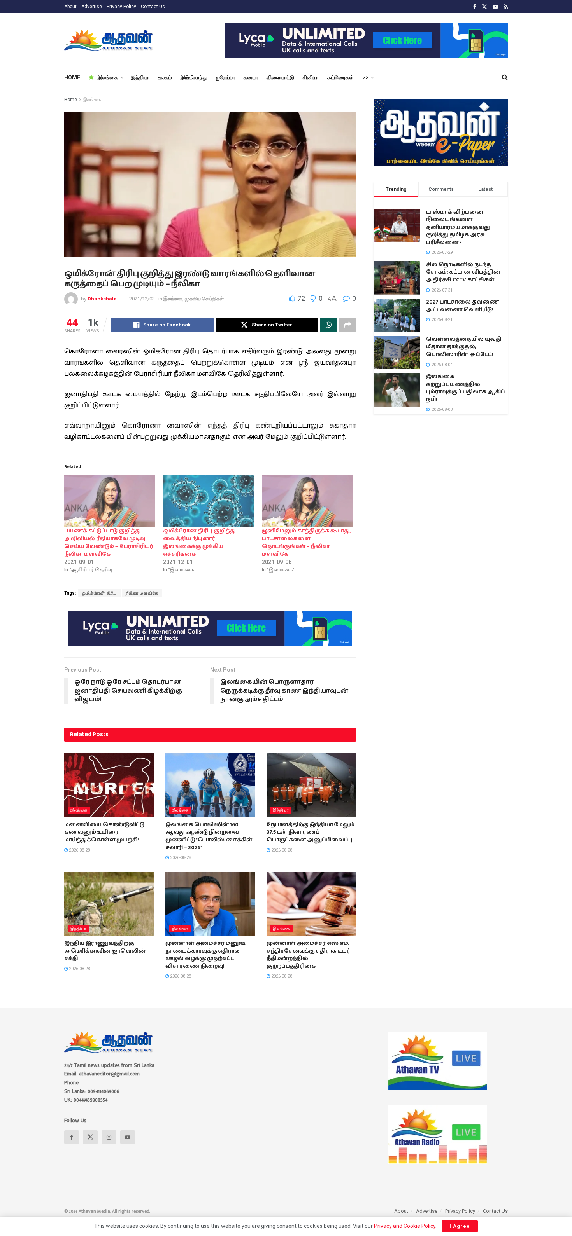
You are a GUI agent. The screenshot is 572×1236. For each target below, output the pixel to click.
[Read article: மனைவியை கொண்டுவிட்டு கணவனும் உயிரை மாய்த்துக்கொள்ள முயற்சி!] (109, 785)
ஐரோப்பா (225, 77)
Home (70, 99)
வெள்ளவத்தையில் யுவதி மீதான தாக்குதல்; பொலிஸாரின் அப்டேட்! (464, 347)
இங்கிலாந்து (194, 77)
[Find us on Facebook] (474, 7)
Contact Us (153, 6)
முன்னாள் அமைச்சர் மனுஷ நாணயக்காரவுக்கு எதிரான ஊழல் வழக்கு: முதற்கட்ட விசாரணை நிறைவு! (205, 955)
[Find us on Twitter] (484, 7)
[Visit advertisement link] (366, 40)
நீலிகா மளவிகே (142, 593)
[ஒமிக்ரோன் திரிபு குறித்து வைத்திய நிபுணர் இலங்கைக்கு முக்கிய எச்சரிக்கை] (208, 501)
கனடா (251, 77)
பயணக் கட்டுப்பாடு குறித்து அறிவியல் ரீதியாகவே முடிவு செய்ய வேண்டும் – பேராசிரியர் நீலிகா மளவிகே (108, 543)
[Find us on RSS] (506, 7)
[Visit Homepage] (109, 40)
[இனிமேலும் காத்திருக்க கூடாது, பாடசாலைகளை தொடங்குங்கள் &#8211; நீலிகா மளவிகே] (307, 501)
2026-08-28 (79, 850)
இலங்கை (108, 77)
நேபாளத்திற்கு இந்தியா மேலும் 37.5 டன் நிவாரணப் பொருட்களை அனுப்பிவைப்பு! (310, 832)
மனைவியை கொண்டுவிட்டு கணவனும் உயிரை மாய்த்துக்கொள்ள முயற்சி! (104, 832)
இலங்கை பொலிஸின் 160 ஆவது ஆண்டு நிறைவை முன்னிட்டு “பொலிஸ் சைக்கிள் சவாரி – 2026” (208, 836)
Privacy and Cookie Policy (404, 1226)
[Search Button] (505, 77)
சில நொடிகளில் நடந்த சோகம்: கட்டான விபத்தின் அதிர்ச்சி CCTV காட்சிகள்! (463, 272)
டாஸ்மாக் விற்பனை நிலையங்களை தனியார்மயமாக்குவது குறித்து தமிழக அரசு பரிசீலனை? (458, 227)
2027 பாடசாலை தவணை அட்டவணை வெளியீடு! (462, 306)
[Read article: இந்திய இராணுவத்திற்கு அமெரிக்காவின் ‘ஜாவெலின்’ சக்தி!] (109, 904)
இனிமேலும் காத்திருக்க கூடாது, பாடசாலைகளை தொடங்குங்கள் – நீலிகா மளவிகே (306, 543)
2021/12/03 (142, 299)
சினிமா (311, 77)
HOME (72, 77)
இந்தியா (140, 77)
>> (365, 77)
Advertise (91, 6)
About (70, 6)
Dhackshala (102, 299)
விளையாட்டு (280, 77)
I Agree (459, 1226)
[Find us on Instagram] (109, 1137)
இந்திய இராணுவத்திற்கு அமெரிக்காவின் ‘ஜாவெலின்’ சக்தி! (105, 951)
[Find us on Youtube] (495, 7)
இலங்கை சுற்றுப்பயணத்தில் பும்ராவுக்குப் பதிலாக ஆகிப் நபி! (465, 388)
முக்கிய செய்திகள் (204, 299)
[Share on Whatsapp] (328, 325)
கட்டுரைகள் (340, 77)
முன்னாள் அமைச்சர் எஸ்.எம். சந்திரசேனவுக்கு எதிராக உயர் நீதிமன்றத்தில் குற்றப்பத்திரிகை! (308, 955)
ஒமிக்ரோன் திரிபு (99, 593)
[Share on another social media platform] (347, 325)
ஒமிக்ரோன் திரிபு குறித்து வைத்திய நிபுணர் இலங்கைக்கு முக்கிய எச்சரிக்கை (199, 543)
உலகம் (165, 77)
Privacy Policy (121, 6)
